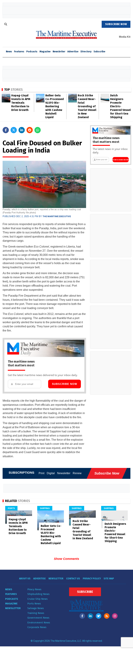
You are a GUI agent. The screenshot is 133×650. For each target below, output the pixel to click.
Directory (86, 51)
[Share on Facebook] (6, 130)
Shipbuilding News (38, 594)
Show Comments (66, 559)
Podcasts (31, 51)
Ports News (34, 603)
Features (19, 51)
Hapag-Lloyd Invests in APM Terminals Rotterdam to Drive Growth (20, 103)
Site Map (109, 578)
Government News (38, 617)
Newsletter (59, 51)
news (9, 51)
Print (41, 473)
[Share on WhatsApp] (37, 130)
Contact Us (73, 578)
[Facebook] (82, 616)
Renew (77, 473)
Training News (35, 613)
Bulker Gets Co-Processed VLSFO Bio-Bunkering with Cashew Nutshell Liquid (54, 106)
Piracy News (34, 589)
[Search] (6, 25)
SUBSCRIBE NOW (116, 24)
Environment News (38, 622)
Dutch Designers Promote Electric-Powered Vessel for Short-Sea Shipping (120, 106)
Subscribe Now (64, 383)
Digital (51, 473)
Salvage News (35, 608)
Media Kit (124, 36)
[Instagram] (115, 616)
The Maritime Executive (57, 216)
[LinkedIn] (90, 616)
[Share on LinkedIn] (22, 130)
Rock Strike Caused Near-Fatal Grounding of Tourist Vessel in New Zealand (87, 106)
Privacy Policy (92, 578)
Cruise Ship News (37, 598)
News (8, 589)
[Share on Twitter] (14, 130)
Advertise (72, 51)
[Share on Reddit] (29, 130)
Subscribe (99, 51)
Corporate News (36, 627)
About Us (24, 578)
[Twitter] (98, 616)
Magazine (45, 51)
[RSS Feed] (106, 616)
